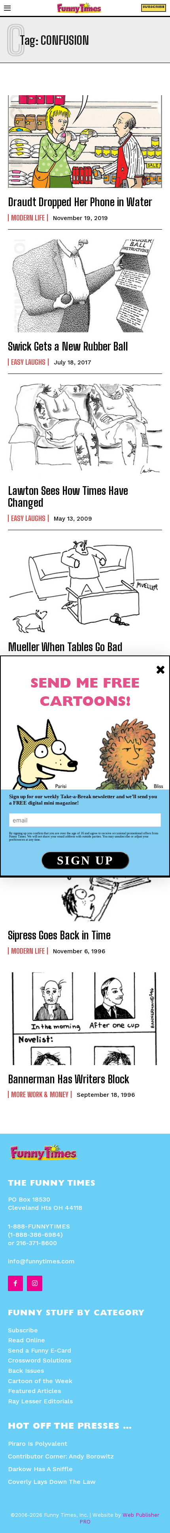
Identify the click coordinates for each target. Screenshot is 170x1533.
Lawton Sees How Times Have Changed (68, 497)
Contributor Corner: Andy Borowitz (61, 1456)
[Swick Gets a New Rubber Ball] (85, 286)
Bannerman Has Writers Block (68, 1079)
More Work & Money (39, 1094)
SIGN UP (85, 860)
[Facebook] (15, 1283)
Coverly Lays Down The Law (52, 1481)
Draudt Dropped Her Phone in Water (80, 202)
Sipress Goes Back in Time (59, 935)
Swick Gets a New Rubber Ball (68, 346)
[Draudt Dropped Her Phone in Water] (85, 141)
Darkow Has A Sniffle (40, 1469)
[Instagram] (34, 1283)
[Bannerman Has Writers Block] (85, 1018)
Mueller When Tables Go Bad (65, 646)
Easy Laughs (28, 362)
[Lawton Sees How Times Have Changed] (85, 430)
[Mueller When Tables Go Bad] (85, 586)
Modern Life (28, 217)
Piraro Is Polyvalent (37, 1443)
